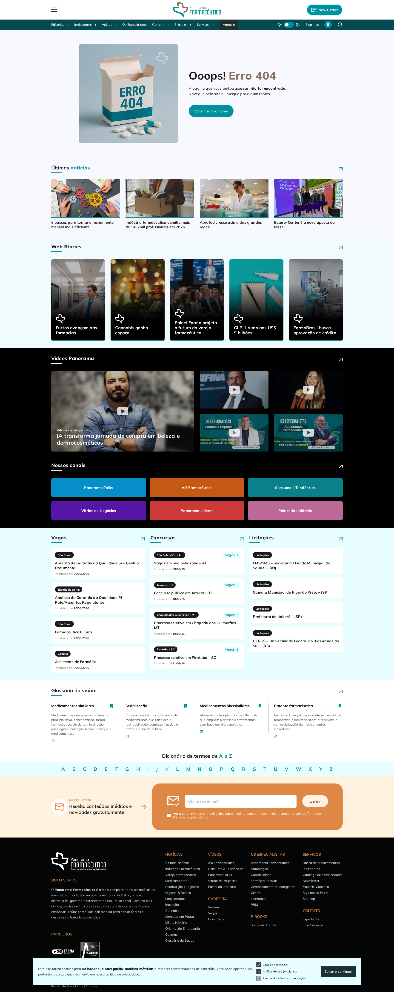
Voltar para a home (211, 111)
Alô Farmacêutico (197, 487)
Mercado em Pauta (179, 917)
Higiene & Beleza (178, 893)
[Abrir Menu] (80, 10)
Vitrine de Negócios (98, 510)
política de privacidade (122, 974)
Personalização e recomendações (285, 978)
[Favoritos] (328, 24)
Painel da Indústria (295, 510)
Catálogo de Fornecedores (323, 875)
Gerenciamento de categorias (273, 887)
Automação (259, 869)
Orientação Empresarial (183, 928)
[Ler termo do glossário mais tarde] (111, 706)
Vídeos (107, 25)
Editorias (57, 25)
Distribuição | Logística (182, 887)
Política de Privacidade (67, 986)
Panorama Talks (98, 487)
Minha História (176, 923)
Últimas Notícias (177, 863)
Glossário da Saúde (179, 940)
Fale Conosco (313, 925)
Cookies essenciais (275, 964)
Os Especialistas (134, 25)
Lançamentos (175, 899)
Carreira (158, 25)
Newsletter (311, 881)
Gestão (256, 893)
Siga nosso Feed (315, 893)
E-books (180, 25)
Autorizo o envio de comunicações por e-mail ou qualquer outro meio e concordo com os (247, 815)
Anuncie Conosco (316, 887)
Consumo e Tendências (295, 487)
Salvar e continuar (338, 971)
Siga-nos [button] (312, 25)
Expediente (311, 919)
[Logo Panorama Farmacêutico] (197, 10)
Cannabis (172, 911)
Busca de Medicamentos (321, 863)
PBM (254, 905)
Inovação (172, 905)
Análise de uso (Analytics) (280, 971)
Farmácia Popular (264, 881)
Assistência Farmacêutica (270, 863)
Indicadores (83, 25)
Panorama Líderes (197, 510)
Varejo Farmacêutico (180, 875)
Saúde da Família (264, 925)
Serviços (203, 25)
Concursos (216, 919)
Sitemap (309, 899)
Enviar (315, 801)
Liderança (258, 899)
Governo (171, 934)
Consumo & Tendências (225, 869)
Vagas (212, 913)
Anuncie (229, 25)
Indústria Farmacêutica (182, 869)
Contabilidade (261, 875)
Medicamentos (176, 881)
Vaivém (213, 907)
